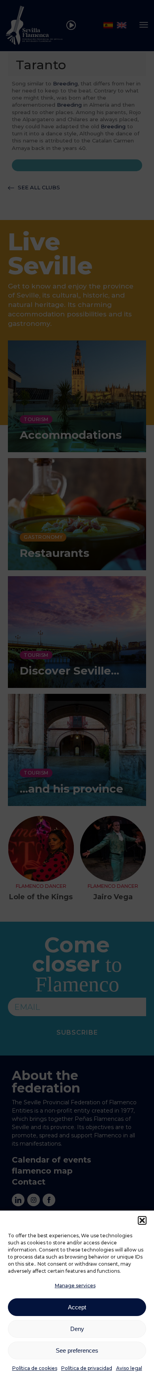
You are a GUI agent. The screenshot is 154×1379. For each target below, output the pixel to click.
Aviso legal (129, 1368)
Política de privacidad (86, 1368)
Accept (77, 1307)
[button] (142, 1220)
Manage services (75, 1285)
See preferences (77, 1350)
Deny (77, 1328)
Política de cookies (34, 1368)
